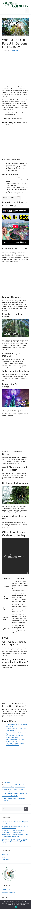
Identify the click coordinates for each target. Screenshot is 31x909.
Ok (16, 906)
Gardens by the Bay (20, 787)
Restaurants (5, 859)
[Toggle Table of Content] (17, 197)
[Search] (26, 809)
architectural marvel (10, 785)
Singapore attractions (18, 789)
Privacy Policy (6, 889)
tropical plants (6, 791)
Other (3, 857)
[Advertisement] (15, 69)
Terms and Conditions (8, 892)
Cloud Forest (20, 785)
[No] (29, 904)
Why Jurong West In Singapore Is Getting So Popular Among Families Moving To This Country (15, 841)
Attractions (7, 782)
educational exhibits (8, 787)
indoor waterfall (6, 789)
